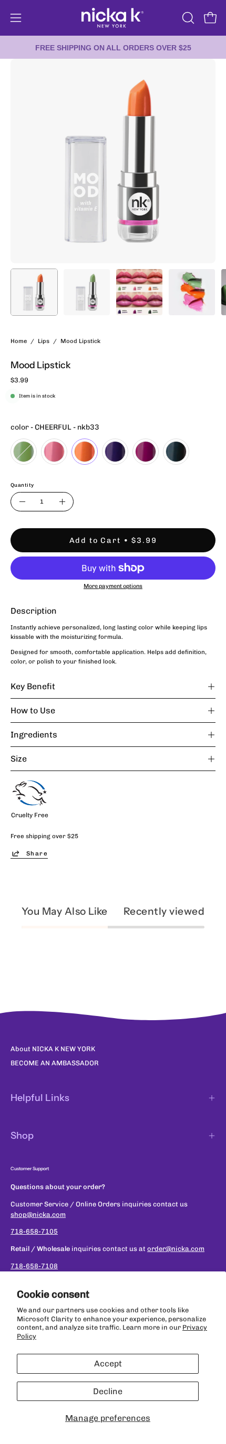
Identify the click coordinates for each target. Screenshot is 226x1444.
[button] (187, 17)
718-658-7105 (34, 1231)
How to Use (33, 710)
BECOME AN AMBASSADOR (55, 1063)
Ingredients (34, 735)
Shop (22, 1135)
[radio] (24, 451)
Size (19, 759)
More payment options (113, 586)
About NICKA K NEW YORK (53, 1049)
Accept (108, 1363)
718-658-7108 (34, 1266)
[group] (113, 47)
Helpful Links (40, 1098)
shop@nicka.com (38, 1214)
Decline (107, 1391)
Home (19, 341)
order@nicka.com (175, 1249)
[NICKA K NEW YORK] (113, 18)
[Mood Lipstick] (34, 292)
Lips (43, 341)
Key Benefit (33, 686)
